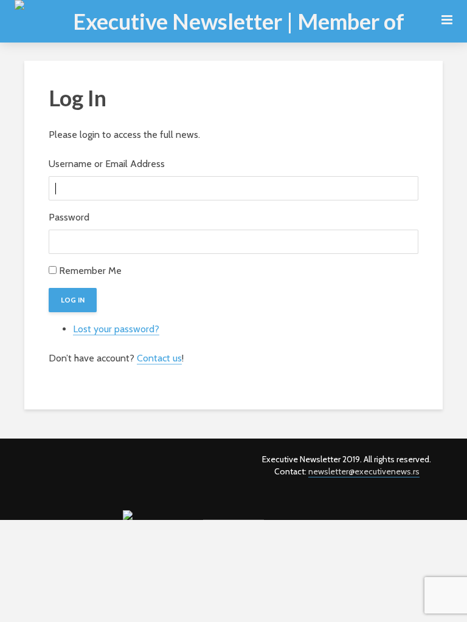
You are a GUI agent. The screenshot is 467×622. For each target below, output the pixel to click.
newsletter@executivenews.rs (364, 471)
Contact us (159, 358)
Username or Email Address (107, 163)
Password (69, 217)
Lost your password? (116, 329)
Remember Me (90, 270)
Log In (73, 299)
